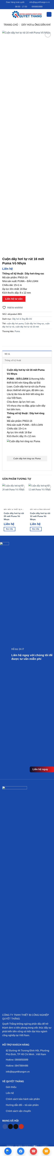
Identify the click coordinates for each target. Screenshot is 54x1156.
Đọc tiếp (9, 529)
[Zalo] (8, 1151)
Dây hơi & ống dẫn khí (35, 24)
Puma (17, 331)
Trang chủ (11, 24)
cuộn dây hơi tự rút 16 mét (27, 327)
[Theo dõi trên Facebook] (5, 1126)
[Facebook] (20, 1151)
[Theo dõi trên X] (15, 1126)
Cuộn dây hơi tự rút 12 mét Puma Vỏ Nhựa (40, 516)
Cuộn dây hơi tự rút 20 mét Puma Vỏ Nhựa (14, 516)
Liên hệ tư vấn (14, 299)
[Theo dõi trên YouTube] (21, 1126)
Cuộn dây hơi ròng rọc (34, 323)
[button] (4, 14)
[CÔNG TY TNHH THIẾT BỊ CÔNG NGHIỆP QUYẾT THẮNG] (27, 14)
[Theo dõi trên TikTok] (10, 1126)
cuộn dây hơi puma (15, 323)
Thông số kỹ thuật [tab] (13, 360)
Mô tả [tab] (7, 354)
